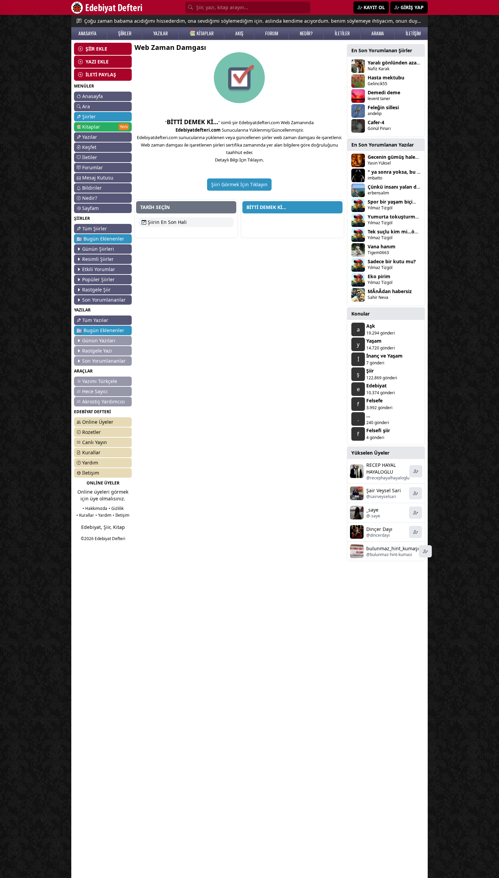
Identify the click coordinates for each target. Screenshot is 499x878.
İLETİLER (342, 33)
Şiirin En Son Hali (166, 222)
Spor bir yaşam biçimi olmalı (401, 201)
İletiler (89, 157)
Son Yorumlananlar (104, 300)
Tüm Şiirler (94, 228)
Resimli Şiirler (98, 259)
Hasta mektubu (386, 77)
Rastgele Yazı (97, 350)
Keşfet (89, 147)
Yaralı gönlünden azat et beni (402, 62)
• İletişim (121, 515)
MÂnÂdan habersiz (390, 291)
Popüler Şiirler (98, 279)
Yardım (90, 462)
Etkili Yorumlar (98, 269)
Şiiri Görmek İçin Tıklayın (239, 184)
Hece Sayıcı (95, 391)
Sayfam (90, 208)
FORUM (271, 33)
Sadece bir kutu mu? (392, 261)
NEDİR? (306, 33)
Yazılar (89, 137)
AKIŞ (239, 33)
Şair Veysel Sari (383, 490)
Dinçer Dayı (379, 529)
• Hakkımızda (94, 508)
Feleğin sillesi (383, 107)
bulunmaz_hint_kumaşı (392, 548)
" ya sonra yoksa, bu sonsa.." (402, 172)
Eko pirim (379, 276)
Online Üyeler (97, 422)
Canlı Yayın (94, 442)
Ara (86, 106)
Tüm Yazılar (95, 320)
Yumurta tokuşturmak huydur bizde (410, 216)
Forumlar (92, 167)
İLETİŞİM (413, 33)
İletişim (90, 473)
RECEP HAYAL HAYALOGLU (381, 468)
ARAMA (377, 33)
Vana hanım (381, 246)
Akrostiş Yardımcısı (103, 401)
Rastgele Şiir (96, 289)
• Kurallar (85, 515)
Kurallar (91, 452)
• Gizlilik (116, 508)
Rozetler (91, 432)
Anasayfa (92, 96)
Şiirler (89, 116)
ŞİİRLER (124, 33)
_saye (372, 510)
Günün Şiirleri (98, 249)
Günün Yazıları (98, 340)
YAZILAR (160, 33)
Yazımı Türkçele (99, 381)
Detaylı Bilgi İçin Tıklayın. (239, 160)
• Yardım (103, 515)
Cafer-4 (376, 122)
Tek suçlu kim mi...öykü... (397, 231)
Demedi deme (384, 92)
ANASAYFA (87, 33)
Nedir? (89, 198)
